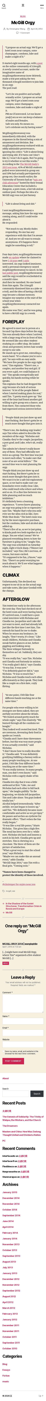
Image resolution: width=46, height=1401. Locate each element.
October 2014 (9, 1209)
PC (3, 1140)
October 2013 (9, 1250)
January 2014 (9, 1238)
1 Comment (25, 33)
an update (14, 257)
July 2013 (7, 1267)
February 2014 (10, 1233)
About (5, 1078)
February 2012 (10, 1313)
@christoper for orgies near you (18, 884)
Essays (6, 1370)
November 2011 (10, 1331)
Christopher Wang (17, 29)
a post (39, 63)
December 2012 (10, 1279)
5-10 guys (13, 260)
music (5, 1381)
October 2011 (9, 1337)
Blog (23, 16)
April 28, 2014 (36, 29)
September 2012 (11, 1290)
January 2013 (9, 1273)
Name (5, 1016)
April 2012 (7, 1302)
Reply (5, 963)
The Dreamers (10, 1126)
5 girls (26, 260)
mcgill (8, 891)
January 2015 (9, 1192)
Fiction (6, 1375)
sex (13, 891)
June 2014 (8, 1221)
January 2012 (9, 1319)
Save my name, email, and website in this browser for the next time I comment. (21, 1052)
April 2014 (7, 1227)
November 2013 (11, 1244)
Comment (7, 992)
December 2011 (10, 1325)
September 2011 (11, 1342)
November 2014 (11, 1204)
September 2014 (11, 1215)
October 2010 (9, 1348)
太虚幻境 (6, 1111)
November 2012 (10, 1285)
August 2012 (9, 1296)
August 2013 (9, 1261)
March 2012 (8, 1308)
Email (5, 1028)
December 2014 (11, 1198)
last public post (10, 273)
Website (5, 1040)
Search (5, 1088)
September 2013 (11, 1256)
